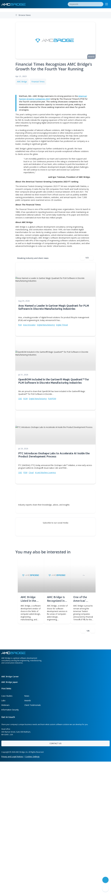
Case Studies (6, 696)
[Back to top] (105, 888)
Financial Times (38, 81)
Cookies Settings (32, 756)
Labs (3, 700)
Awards (27, 700)
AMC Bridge (22, 81)
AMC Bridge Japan (9, 682)
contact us (55, 743)
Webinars (5, 705)
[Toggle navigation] (106, 4)
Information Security (10, 709)
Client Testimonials (32, 705)
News (26, 696)
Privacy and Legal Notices (12, 756)
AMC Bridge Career (10, 676)
